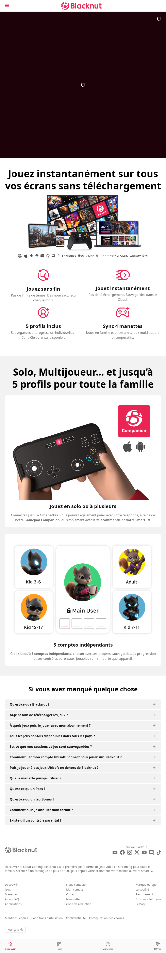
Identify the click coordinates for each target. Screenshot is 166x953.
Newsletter (73, 899)
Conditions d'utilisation (47, 918)
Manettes (11, 894)
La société (142, 889)
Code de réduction (78, 904)
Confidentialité (76, 918)
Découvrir (11, 884)
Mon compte (74, 889)
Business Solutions (148, 899)
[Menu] (7, 5)
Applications (13, 904)
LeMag (140, 904)
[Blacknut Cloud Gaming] (81, 6)
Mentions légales (16, 918)
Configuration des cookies (106, 918)
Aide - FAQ (12, 899)
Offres (70, 894)
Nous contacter (76, 884)
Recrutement (144, 894)
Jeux (8, 889)
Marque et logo (146, 884)
